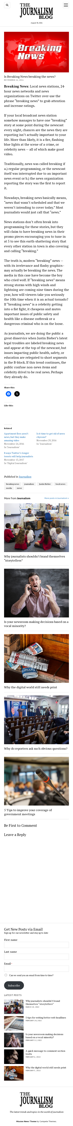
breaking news (12, 484)
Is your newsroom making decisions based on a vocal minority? (36, 624)
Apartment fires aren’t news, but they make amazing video (16, 437)
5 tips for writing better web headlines (46, 1017)
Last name (10, 952)
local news (60, 484)
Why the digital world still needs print (30, 687)
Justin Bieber (45, 484)
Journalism (25, 476)
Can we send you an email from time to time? (31, 975)
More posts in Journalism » (56, 498)
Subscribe (14, 985)
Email (7, 963)
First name (10, 940)
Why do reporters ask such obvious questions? (35, 748)
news (19, 488)
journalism (29, 484)
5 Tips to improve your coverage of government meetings (28, 812)
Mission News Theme (26, 1121)
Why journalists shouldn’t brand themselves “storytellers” (34, 558)
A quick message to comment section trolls (45, 1052)
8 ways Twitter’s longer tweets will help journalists (18, 454)
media (9, 488)
